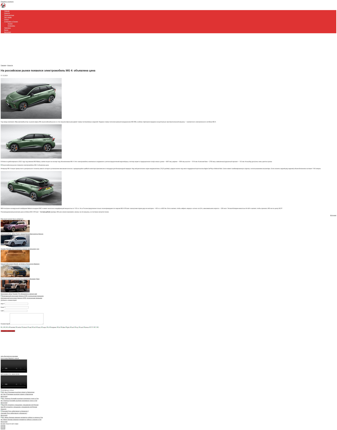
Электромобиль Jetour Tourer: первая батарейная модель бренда (22, 234)
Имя (2, 304)
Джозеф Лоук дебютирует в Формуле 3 (14, 413)
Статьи (6, 19)
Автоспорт (7, 32)
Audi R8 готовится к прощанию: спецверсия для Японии (19, 407)
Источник (333, 215)
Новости (7, 13)
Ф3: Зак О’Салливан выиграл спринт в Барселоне (17, 394)
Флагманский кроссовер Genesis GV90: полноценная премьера (21, 298)
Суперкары (11, 26)
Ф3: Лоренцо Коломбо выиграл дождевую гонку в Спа (19, 400)
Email (3, 307)
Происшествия (9, 15)
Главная (6, 11)
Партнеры (7, 28)
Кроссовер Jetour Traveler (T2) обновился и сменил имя (19, 294)
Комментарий (5, 324)
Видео (6, 30)
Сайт (2, 311)
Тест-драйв (8, 17)
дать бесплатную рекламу (9, 356)
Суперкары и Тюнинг (11, 21)
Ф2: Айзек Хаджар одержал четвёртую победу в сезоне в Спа (21, 419)
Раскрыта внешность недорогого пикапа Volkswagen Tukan (20, 279)
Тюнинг (10, 24)
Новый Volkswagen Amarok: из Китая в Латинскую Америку (20, 264)
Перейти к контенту (7, 2)
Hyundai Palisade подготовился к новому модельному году (20, 249)
